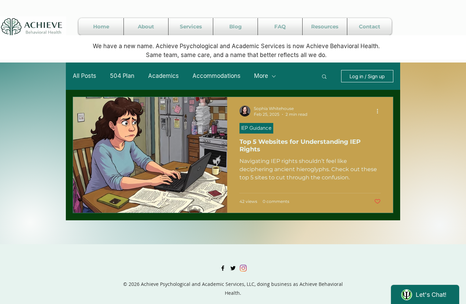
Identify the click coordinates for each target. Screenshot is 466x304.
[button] (324, 77)
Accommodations (216, 75)
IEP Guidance (256, 128)
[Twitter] (233, 268)
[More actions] (380, 111)
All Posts (84, 75)
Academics (163, 75)
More (261, 75)
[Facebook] (222, 268)
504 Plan (122, 75)
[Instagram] (243, 268)
